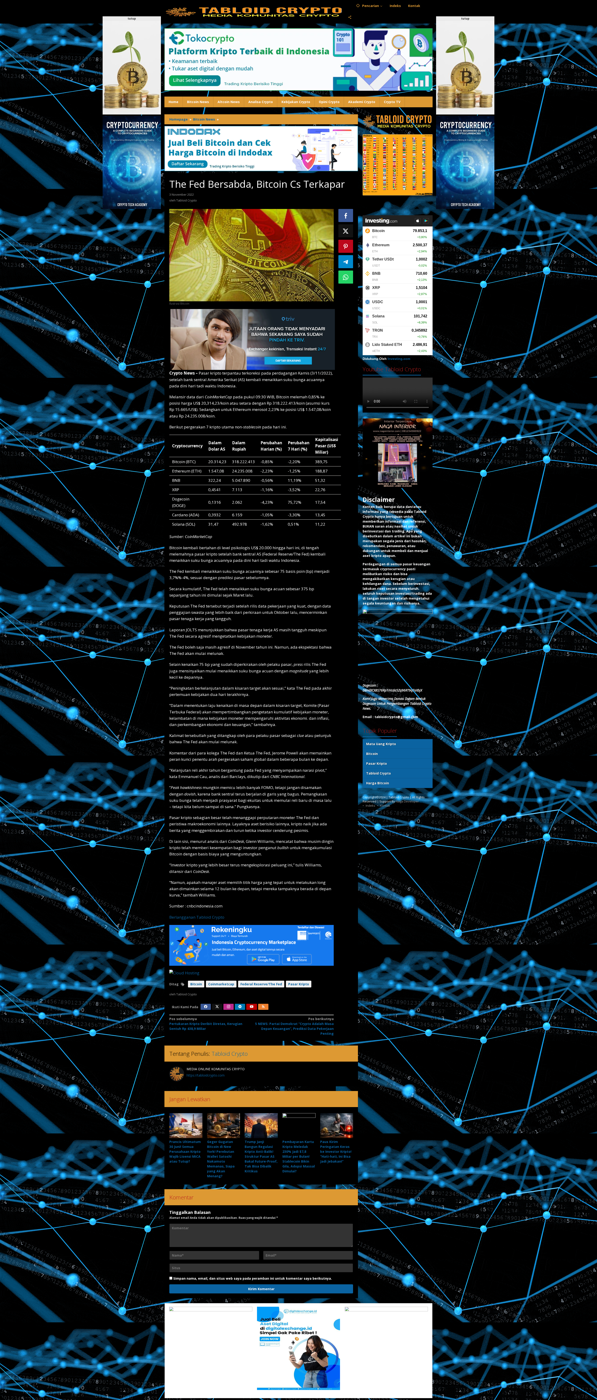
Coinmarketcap (221, 984)
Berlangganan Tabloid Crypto (196, 917)
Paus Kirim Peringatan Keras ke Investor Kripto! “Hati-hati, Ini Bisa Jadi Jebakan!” (335, 1151)
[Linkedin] (240, 1007)
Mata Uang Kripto (381, 744)
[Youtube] (251, 1007)
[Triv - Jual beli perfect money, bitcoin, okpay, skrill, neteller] (252, 339)
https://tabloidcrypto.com (206, 1075)
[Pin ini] (345, 246)
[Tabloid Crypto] (254, 11)
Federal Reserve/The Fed (261, 984)
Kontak (385, 805)
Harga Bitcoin (377, 783)
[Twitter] (217, 1007)
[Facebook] (206, 1007)
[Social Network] (349, 17)
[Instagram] (228, 1007)
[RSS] (263, 1007)
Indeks (370, 805)
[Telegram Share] (345, 261)
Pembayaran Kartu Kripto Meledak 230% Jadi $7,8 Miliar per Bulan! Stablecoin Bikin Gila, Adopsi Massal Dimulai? (298, 1156)
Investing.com (399, 359)
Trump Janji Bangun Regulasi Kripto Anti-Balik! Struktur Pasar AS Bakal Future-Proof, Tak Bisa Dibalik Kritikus (261, 1156)
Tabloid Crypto (230, 1053)
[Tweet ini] (345, 230)
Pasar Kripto (298, 984)
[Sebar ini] (345, 215)
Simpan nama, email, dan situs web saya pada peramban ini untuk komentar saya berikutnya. (252, 1278)
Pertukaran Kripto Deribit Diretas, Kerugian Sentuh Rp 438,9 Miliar (205, 1024)
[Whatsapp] (345, 277)
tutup (132, 19)
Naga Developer (407, 801)
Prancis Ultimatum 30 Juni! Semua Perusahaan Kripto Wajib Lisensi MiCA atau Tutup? (185, 1151)
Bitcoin (196, 984)
